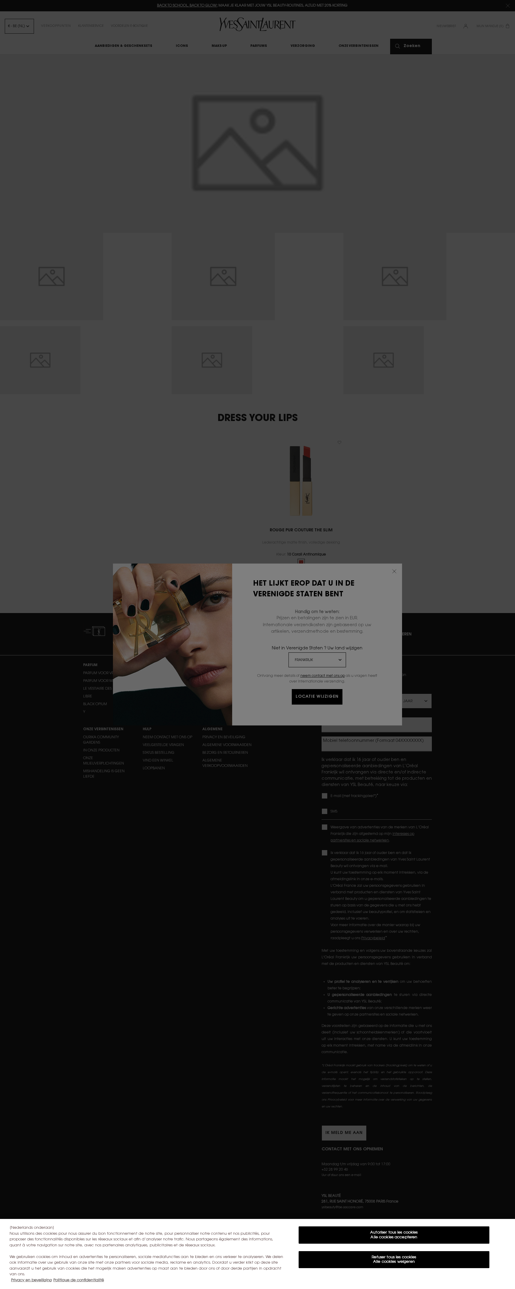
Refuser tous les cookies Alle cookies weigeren (394, 1259)
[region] (257, 1254)
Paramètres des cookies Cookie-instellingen (394, 1279)
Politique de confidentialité (78, 1280)
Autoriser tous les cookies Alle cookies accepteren (394, 1235)
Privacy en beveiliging (31, 1280)
